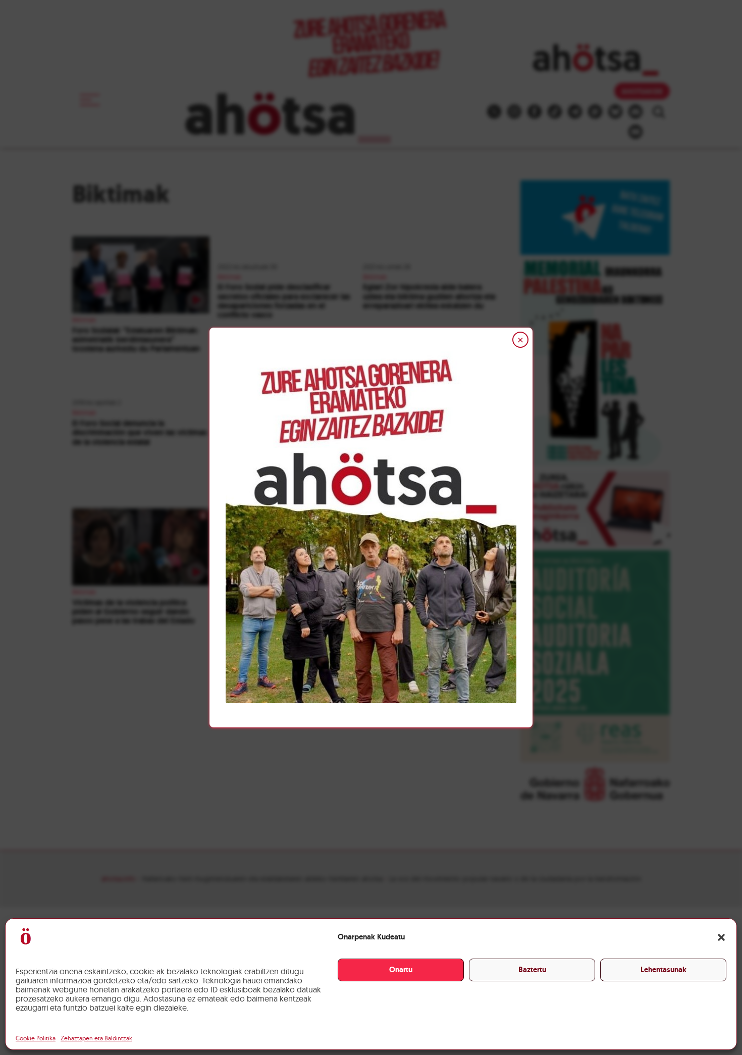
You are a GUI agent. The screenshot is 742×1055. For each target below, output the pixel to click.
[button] (721, 937)
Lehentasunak (663, 970)
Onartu (400, 970)
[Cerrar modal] (520, 340)
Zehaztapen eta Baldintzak (96, 1038)
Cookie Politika (36, 1038)
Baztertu (532, 970)
